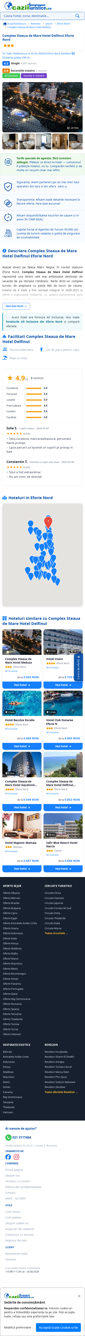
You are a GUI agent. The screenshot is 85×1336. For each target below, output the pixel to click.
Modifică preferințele (17, 1327)
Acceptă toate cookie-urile (58, 1327)
